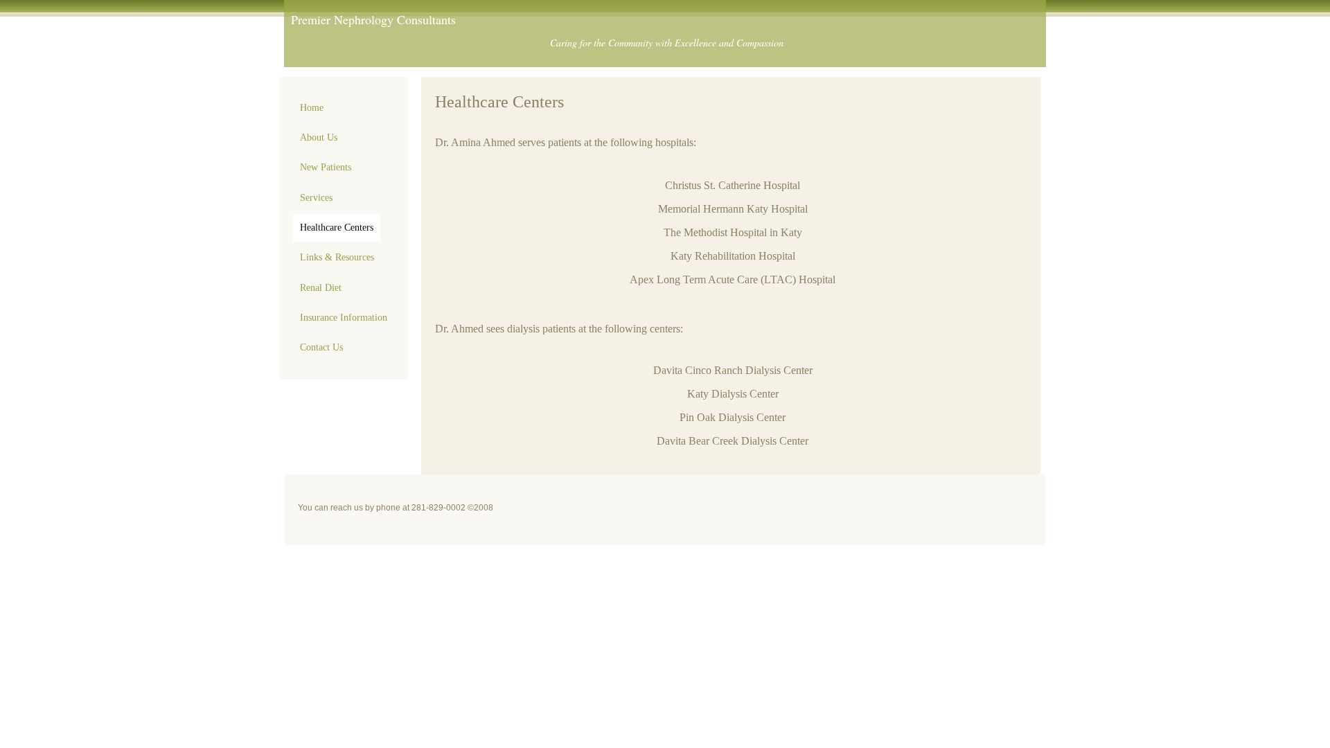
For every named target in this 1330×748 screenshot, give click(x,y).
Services (316, 198)
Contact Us (321, 347)
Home (311, 108)
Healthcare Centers (336, 227)
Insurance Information (343, 317)
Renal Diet (321, 288)
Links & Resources (337, 257)
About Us (318, 137)
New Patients (325, 167)
